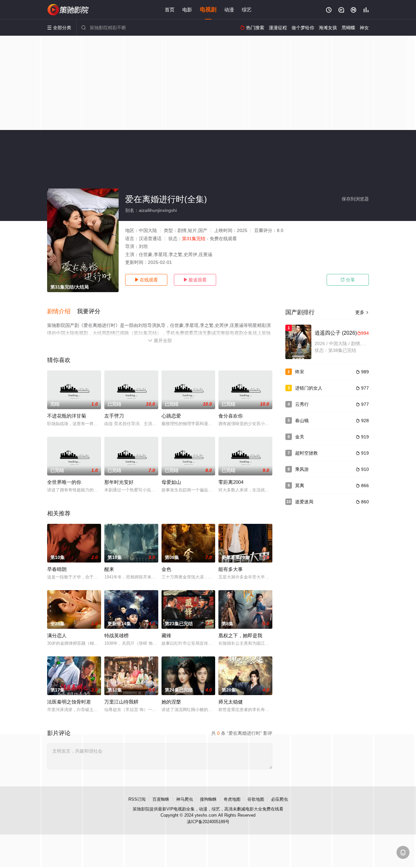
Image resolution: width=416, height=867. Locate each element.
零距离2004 (230, 482)
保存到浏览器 (355, 198)
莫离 (299, 485)
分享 (348, 279)
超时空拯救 (306, 453)
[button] (62, 311)
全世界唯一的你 (64, 482)
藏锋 (166, 635)
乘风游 (302, 469)
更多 (362, 312)
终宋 (299, 371)
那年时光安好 (119, 482)
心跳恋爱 (171, 416)
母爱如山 (171, 482)
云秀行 (302, 404)
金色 (166, 569)
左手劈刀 (114, 416)
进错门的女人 (308, 388)
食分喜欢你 (230, 416)
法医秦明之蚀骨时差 (69, 702)
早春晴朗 (57, 569)
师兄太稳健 (230, 702)
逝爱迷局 (304, 501)
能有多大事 (230, 569)
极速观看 (195, 279)
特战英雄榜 (116, 635)
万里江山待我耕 (121, 702)
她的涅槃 (171, 702)
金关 (299, 436)
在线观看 (146, 279)
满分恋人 (57, 635)
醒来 (109, 569)
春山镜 (302, 420)
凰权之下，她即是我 (240, 635)
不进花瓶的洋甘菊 (66, 416)
